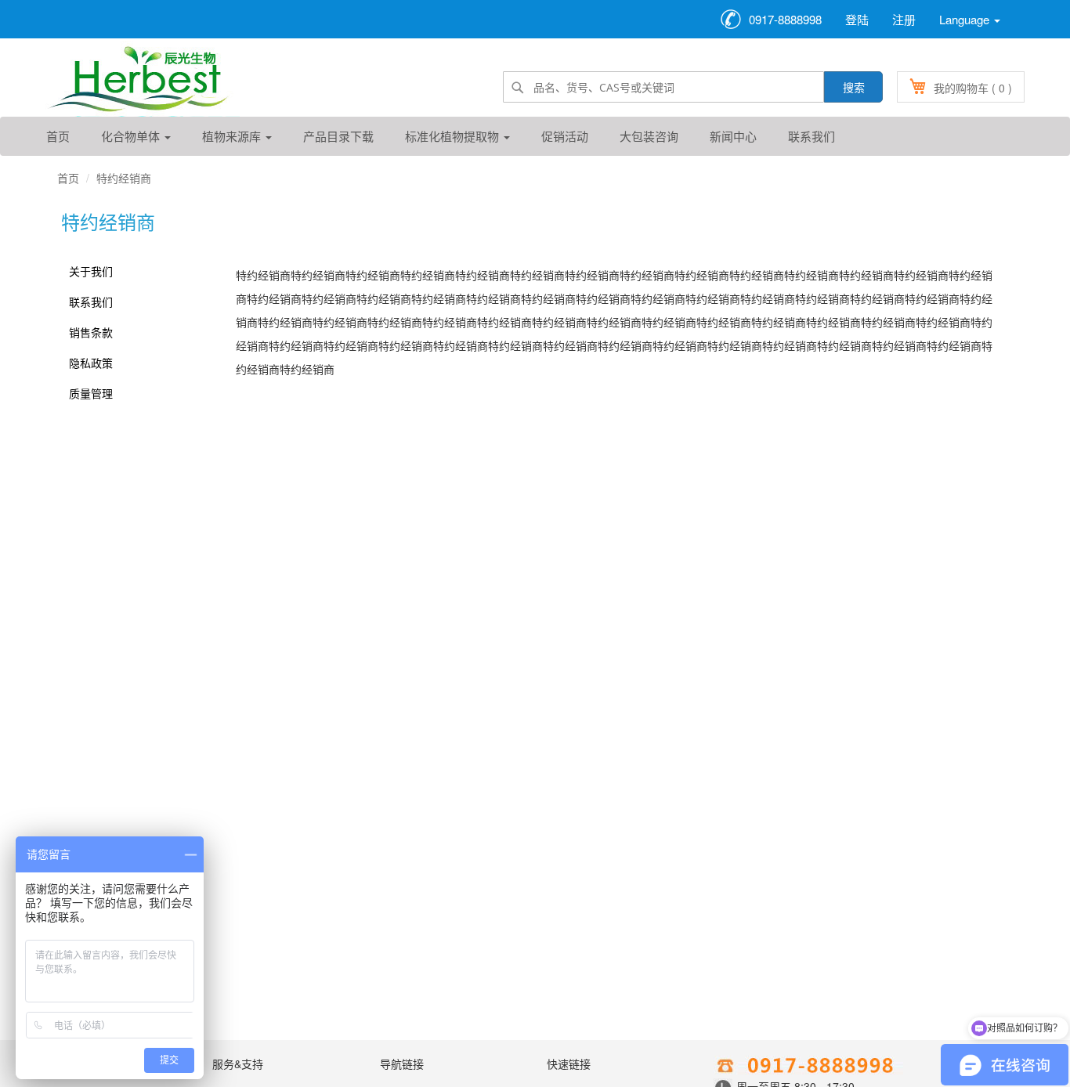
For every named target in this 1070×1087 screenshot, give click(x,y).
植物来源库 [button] (233, 136)
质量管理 (91, 393)
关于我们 (91, 271)
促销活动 (564, 136)
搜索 (854, 87)
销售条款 (91, 332)
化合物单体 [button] (132, 136)
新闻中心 (733, 136)
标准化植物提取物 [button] (453, 136)
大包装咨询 (649, 136)
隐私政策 (91, 362)
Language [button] (965, 19)
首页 (58, 136)
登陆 (857, 19)
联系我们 (811, 136)
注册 (904, 19)
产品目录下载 (338, 136)
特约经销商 (123, 178)
